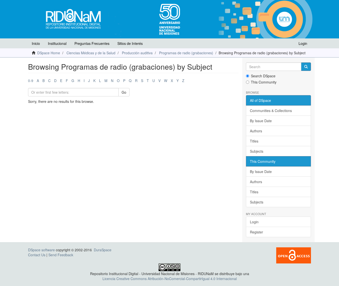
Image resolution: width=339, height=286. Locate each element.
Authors (256, 130)
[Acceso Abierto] (293, 255)
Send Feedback (60, 254)
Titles (254, 141)
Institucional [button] (57, 43)
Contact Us (36, 254)
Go (124, 92)
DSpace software (41, 249)
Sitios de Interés (130, 43)
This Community (263, 82)
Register (256, 231)
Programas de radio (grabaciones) (186, 52)
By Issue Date (261, 120)
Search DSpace (263, 75)
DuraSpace (102, 249)
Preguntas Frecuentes (91, 43)
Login (254, 221)
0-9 (30, 80)
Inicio (36, 43)
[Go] (306, 66)
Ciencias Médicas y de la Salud (91, 52)
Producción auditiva (137, 52)
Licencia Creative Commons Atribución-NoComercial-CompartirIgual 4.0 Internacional (169, 278)
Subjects (256, 151)
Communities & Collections (271, 110)
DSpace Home (48, 52)
